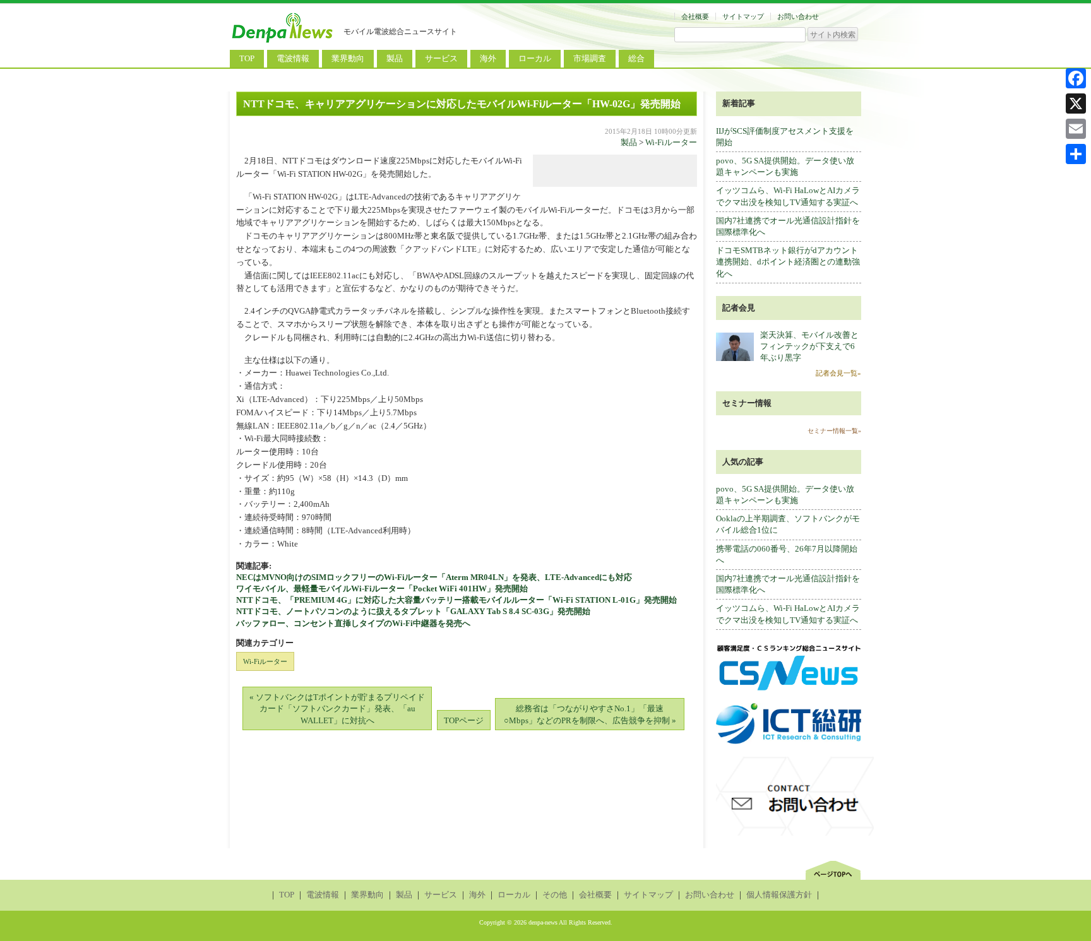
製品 (394, 58)
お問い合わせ (798, 16)
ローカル (534, 58)
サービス (441, 58)
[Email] (1075, 128)
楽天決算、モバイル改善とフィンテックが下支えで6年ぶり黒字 (809, 346)
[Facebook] (1075, 78)
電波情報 (293, 58)
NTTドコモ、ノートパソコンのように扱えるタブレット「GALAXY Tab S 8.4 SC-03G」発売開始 (413, 611)
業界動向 (347, 58)
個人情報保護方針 (779, 894)
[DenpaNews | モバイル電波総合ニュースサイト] (283, 42)
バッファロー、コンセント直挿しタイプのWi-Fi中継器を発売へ (353, 623)
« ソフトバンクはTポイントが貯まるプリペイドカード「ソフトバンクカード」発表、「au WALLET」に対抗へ (337, 708)
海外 (488, 58)
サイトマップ (743, 16)
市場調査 (589, 58)
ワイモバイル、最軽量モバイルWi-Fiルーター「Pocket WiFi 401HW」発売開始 (382, 588)
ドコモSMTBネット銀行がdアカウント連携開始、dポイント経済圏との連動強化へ (788, 262)
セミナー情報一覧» (834, 430)
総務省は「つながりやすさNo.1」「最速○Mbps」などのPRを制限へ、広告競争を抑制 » (590, 714)
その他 (554, 894)
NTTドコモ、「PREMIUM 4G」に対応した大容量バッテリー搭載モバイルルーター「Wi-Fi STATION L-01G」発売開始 (456, 600)
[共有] (1075, 154)
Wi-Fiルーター (671, 142)
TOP (246, 58)
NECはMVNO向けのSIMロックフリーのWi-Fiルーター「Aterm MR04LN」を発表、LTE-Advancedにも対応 (434, 577)
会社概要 (695, 16)
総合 (636, 58)
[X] (1075, 103)
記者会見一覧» (838, 373)
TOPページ (464, 720)
